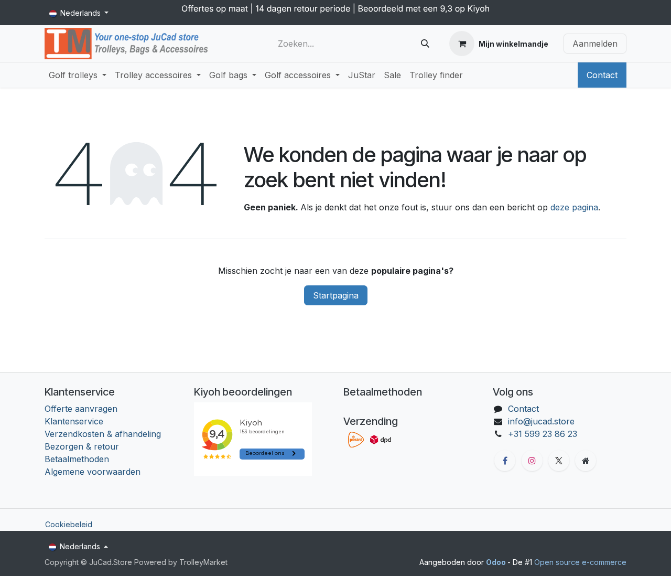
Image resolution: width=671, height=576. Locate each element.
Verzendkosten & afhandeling (103, 434)
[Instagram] (532, 460)
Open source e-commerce (580, 562)
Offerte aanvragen (81, 408)
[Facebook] (504, 460)
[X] (558, 460)
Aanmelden (595, 43)
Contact (602, 75)
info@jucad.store (541, 421)
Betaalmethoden (77, 459)
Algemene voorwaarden (92, 471)
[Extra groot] (585, 460)
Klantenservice (74, 421)
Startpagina (336, 295)
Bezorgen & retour (82, 446)
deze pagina (574, 207)
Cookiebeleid (68, 524)
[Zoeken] (425, 43)
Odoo (496, 562)
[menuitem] (78, 75)
